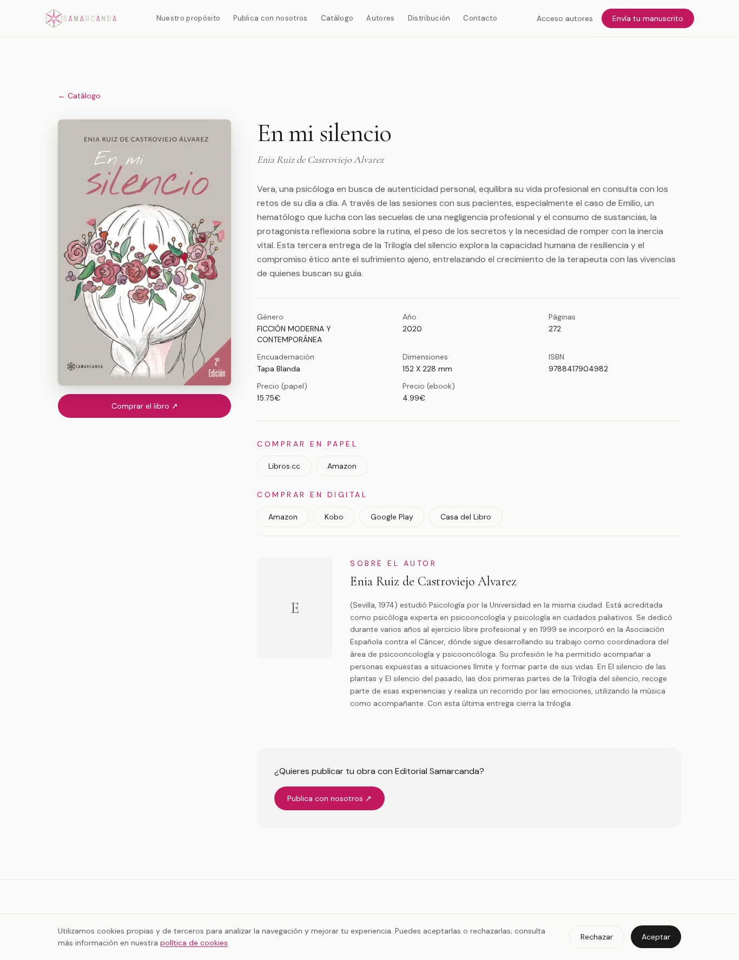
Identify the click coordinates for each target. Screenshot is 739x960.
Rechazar (596, 937)
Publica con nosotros (270, 18)
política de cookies (194, 943)
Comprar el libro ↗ (144, 406)
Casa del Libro (465, 517)
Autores (380, 18)
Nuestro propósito (188, 18)
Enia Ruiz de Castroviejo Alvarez (433, 581)
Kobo (334, 517)
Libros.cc (284, 466)
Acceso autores (565, 18)
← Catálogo (79, 96)
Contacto (480, 18)
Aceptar (656, 937)
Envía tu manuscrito (647, 18)
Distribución (429, 18)
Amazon (342, 466)
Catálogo (337, 18)
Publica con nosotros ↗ (329, 798)
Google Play (392, 517)
